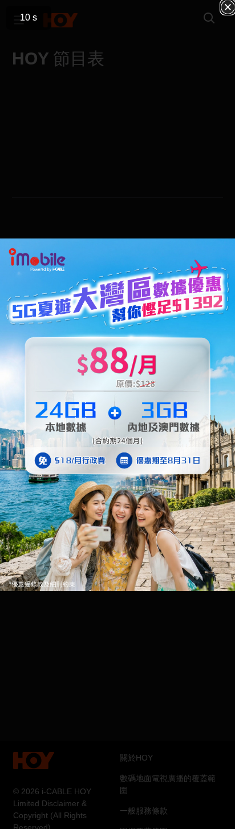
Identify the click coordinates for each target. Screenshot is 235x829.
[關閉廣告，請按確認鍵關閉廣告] (228, 7)
